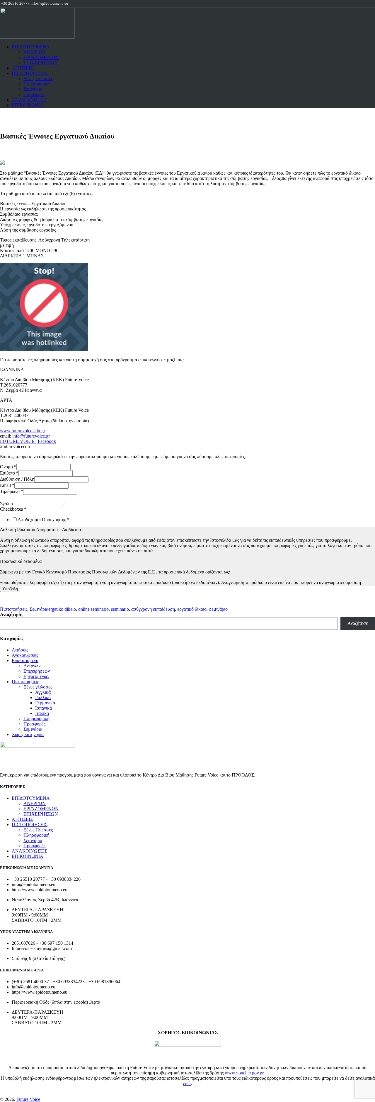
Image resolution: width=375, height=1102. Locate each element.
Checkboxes (13, 509)
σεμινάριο (218, 609)
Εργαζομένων (36, 676)
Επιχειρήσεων (36, 671)
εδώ (187, 1083)
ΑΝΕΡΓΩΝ (34, 52)
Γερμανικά (45, 702)
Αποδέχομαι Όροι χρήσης (43, 519)
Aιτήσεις (20, 649)
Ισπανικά (43, 708)
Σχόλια (6, 503)
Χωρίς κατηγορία (28, 734)
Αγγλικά (43, 692)
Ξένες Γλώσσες (38, 78)
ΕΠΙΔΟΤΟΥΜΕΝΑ (31, 46)
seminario (120, 609)
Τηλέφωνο (11, 491)
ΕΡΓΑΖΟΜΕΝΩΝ (41, 57)
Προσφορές (34, 94)
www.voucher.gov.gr (244, 1072)
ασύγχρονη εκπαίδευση (153, 609)
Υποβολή (10, 589)
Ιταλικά (42, 713)
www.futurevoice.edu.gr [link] (22, 430)
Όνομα (8, 466)
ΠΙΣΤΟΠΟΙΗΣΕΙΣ (29, 73)
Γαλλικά (43, 697)
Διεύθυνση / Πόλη (17, 479)
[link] (44, 349)
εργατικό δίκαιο (192, 609)
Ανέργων (31, 665)
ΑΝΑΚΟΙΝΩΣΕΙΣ (29, 99)
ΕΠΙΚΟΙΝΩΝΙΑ (27, 104)
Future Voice (28, 1099)
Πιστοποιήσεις (13, 609)
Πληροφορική (36, 83)
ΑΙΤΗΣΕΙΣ (22, 67)
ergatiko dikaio (62, 609)
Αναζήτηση (11, 614)
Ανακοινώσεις (25, 655)
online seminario (93, 609)
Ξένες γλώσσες (37, 686)
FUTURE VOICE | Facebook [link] (28, 441)
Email (7, 485)
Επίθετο (9, 472)
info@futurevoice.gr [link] (31, 435)
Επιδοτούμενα (25, 660)
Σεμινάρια (32, 89)
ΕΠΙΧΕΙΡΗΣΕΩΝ (40, 62)
